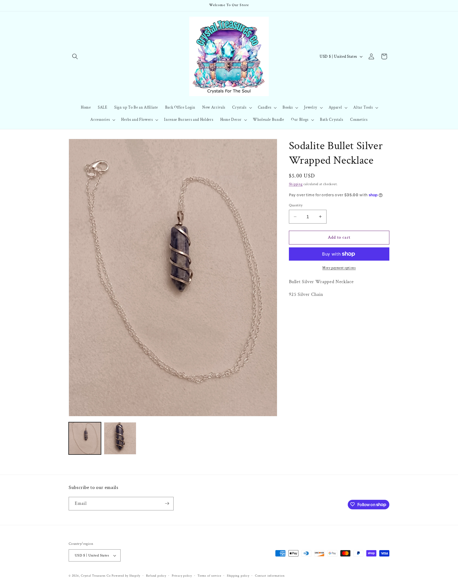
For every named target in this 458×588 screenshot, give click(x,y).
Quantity (296, 205)
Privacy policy (182, 576)
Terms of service (209, 576)
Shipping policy (238, 576)
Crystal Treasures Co (96, 576)
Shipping (296, 184)
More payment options (339, 267)
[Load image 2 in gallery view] (120, 438)
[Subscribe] (167, 503)
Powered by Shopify (126, 576)
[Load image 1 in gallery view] (85, 438)
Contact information (270, 576)
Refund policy (156, 576)
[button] (75, 56)
